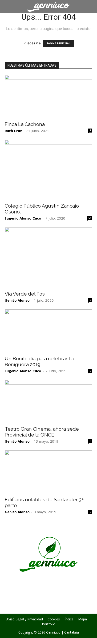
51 (90, 218)
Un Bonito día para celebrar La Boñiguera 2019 (39, 361)
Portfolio (48, 624)
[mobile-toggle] (8, 6)
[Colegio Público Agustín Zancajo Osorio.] (48, 170)
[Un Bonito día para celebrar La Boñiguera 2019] (48, 331)
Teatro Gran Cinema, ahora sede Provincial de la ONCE (42, 432)
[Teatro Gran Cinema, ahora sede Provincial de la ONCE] (48, 401)
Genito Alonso (17, 300)
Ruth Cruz (13, 130)
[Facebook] (23, 609)
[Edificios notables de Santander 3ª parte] (48, 472)
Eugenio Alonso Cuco (23, 218)
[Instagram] (35, 609)
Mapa (82, 619)
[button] (90, 6)
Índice (69, 619)
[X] (48, 609)
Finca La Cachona (25, 124)
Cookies (54, 619)
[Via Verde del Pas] (48, 257)
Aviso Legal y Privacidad (24, 619)
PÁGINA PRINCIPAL (58, 43)
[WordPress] (61, 609)
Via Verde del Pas (25, 294)
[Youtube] (74, 609)
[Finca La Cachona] (48, 96)
